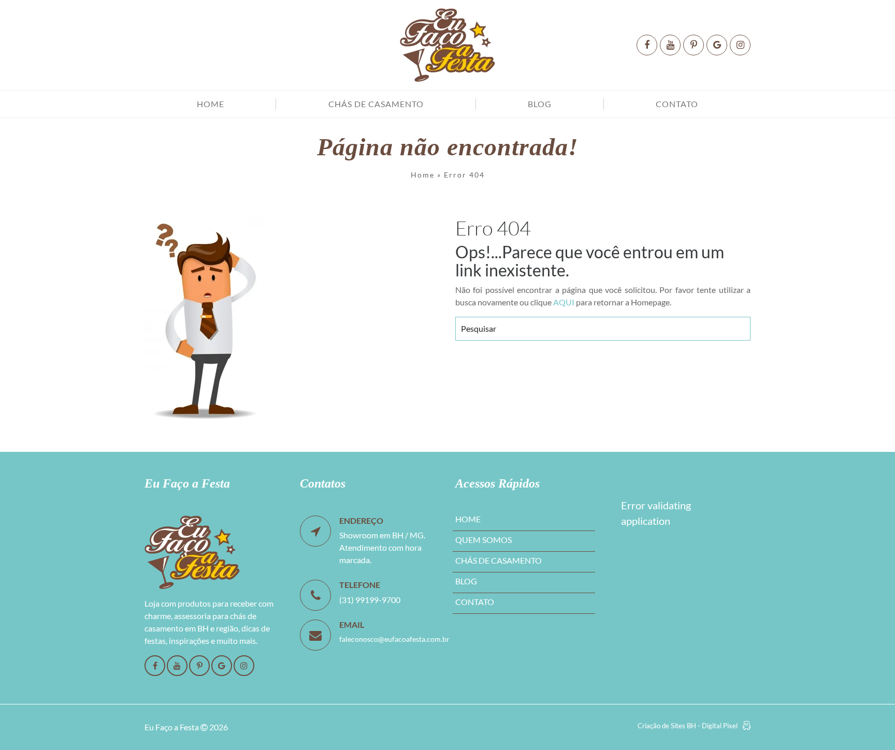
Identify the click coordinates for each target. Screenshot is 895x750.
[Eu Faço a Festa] (447, 45)
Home (210, 104)
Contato (677, 104)
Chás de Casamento (376, 104)
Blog (540, 104)
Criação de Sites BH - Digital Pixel (688, 726)
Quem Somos (483, 540)
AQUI (563, 302)
